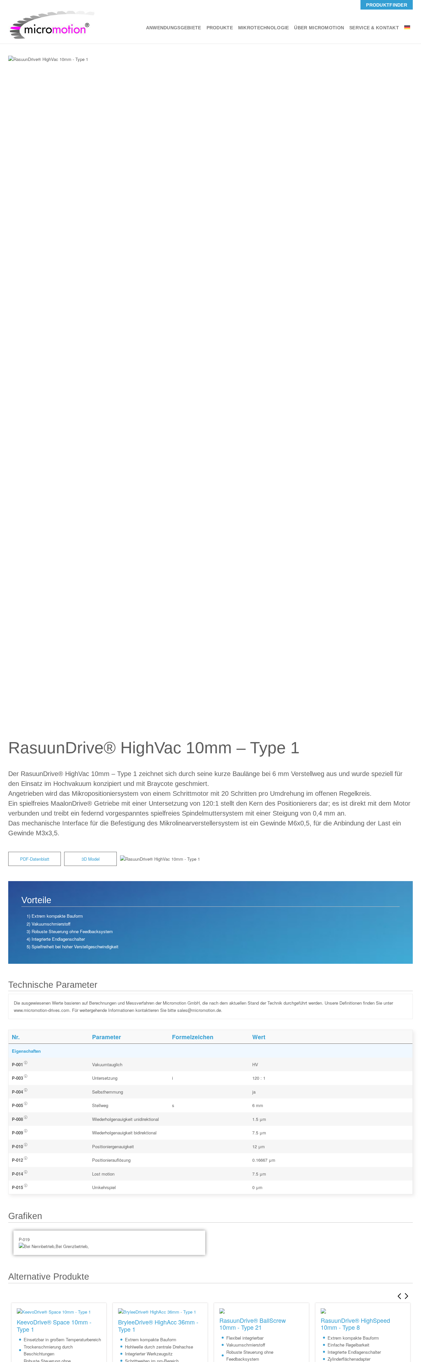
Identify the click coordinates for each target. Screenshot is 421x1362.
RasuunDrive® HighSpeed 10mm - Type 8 (355, 1323)
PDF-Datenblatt (34, 859)
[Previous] (398, 1296)
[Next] (408, 1296)
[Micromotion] (51, 24)
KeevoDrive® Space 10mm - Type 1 (54, 1325)
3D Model (91, 859)
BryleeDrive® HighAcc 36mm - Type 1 (158, 1325)
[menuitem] (386, 5)
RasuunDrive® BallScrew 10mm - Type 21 (252, 1323)
